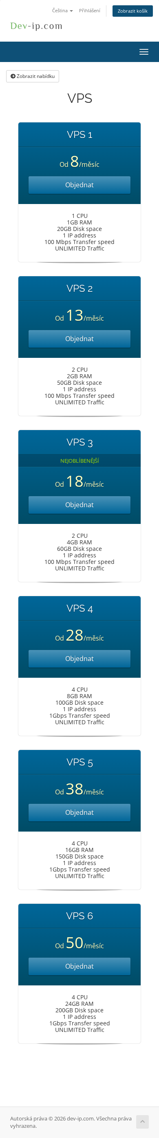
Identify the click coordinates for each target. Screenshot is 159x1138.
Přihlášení (89, 10)
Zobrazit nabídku (35, 76)
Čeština (60, 10)
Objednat (79, 184)
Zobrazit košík (133, 11)
